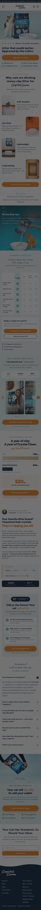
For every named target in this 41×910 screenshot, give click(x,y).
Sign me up (10, 466)
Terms (15, 464)
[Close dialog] (38, 442)
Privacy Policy (13, 464)
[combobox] (4, 461)
